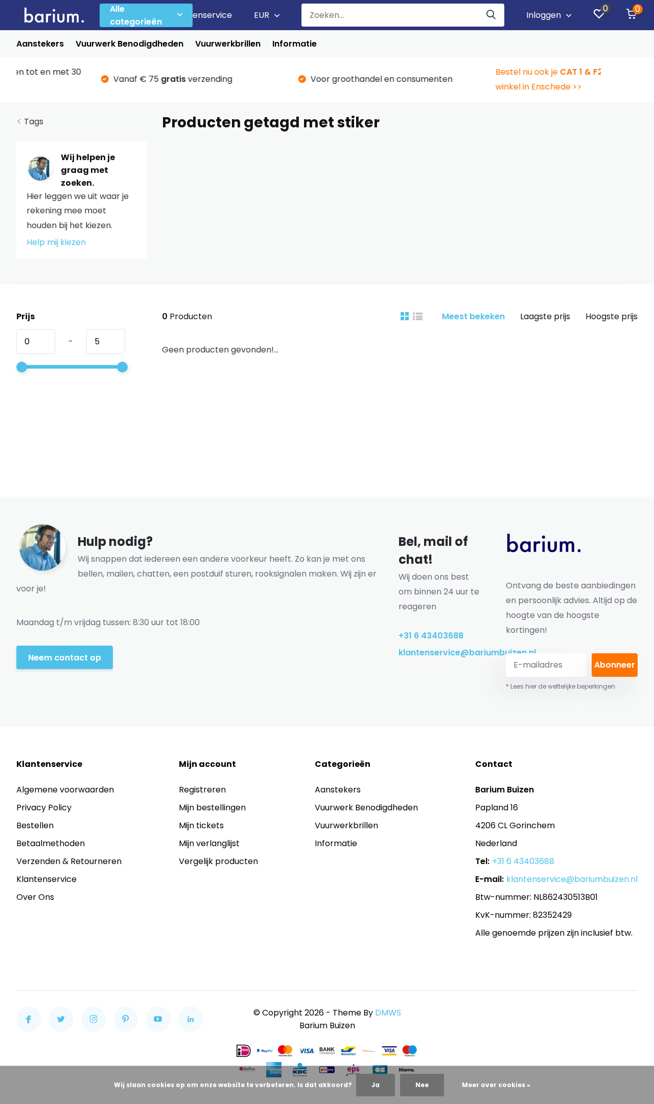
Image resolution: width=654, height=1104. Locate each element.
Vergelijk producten (218, 861)
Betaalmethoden (50, 843)
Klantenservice (202, 15)
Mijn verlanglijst (209, 843)
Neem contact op (64, 658)
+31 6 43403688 (431, 636)
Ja (375, 1084)
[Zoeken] (491, 15)
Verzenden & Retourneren (69, 861)
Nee (422, 1084)
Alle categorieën (136, 15)
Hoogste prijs (612, 316)
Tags (33, 121)
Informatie (294, 44)
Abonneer (614, 665)
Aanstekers (40, 44)
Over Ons (35, 897)
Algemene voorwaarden (65, 790)
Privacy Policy (44, 807)
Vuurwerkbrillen (228, 44)
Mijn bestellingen (212, 807)
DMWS (388, 1013)
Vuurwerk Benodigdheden (129, 44)
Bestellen (35, 825)
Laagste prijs (545, 316)
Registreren (202, 790)
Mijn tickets (201, 825)
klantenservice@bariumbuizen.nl (440, 652)
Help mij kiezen (56, 242)
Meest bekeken (473, 316)
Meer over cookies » (496, 1084)
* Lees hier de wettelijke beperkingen (560, 686)
